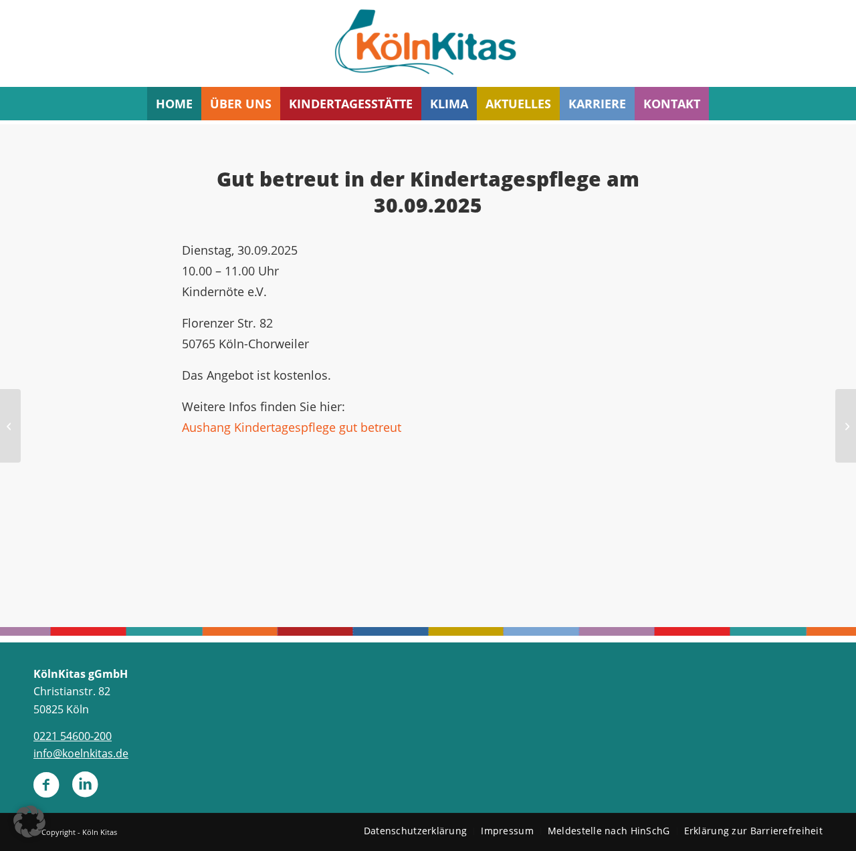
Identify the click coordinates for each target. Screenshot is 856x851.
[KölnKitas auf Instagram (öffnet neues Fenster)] (85, 790)
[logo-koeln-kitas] (427, 43)
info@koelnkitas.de (80, 753)
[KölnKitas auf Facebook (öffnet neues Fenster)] (46, 790)
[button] (29, 821)
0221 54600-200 (72, 736)
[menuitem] (174, 103)
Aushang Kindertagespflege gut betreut (291, 426)
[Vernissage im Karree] (10, 426)
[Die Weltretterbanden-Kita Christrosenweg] (845, 426)
